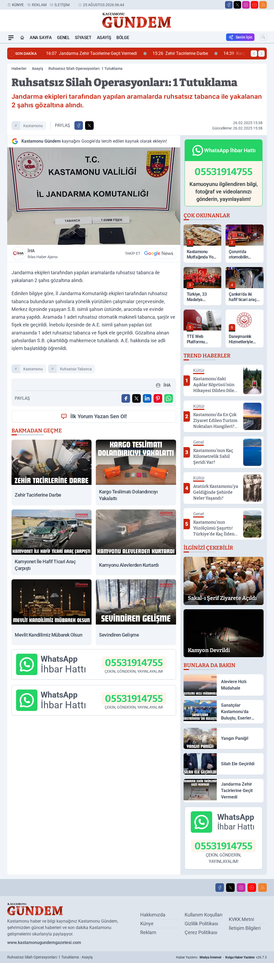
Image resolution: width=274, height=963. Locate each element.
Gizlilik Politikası (201, 923)
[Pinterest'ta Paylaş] (158, 398)
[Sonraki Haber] (261, 53)
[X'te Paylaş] (89, 125)
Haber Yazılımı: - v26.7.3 (221, 957)
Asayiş (104, 37)
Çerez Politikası (201, 932)
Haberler (19, 68)
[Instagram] (246, 5)
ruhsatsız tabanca (76, 369)
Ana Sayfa (41, 37)
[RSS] (263, 5)
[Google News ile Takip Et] (158, 253)
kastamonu (33, 126)
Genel (63, 37)
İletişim (62, 5)
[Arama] (263, 37)
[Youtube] (254, 5)
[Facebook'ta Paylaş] (78, 125)
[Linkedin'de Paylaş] (147, 398)
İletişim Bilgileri (245, 928)
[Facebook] (229, 5)
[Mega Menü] (11, 38)
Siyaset (83, 37)
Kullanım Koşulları (203, 915)
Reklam (39, 5)
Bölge (122, 37)
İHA (43, 253)
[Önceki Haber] (254, 53)
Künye (18, 5)
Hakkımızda (152, 915)
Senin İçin (244, 37)
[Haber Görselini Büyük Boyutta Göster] (93, 196)
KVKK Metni (241, 919)
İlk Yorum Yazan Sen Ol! (98, 416)
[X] (237, 5)
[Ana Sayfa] (22, 38)
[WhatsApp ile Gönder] (168, 398)
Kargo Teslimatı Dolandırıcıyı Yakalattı (185, 53)
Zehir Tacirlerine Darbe (99, 53)
